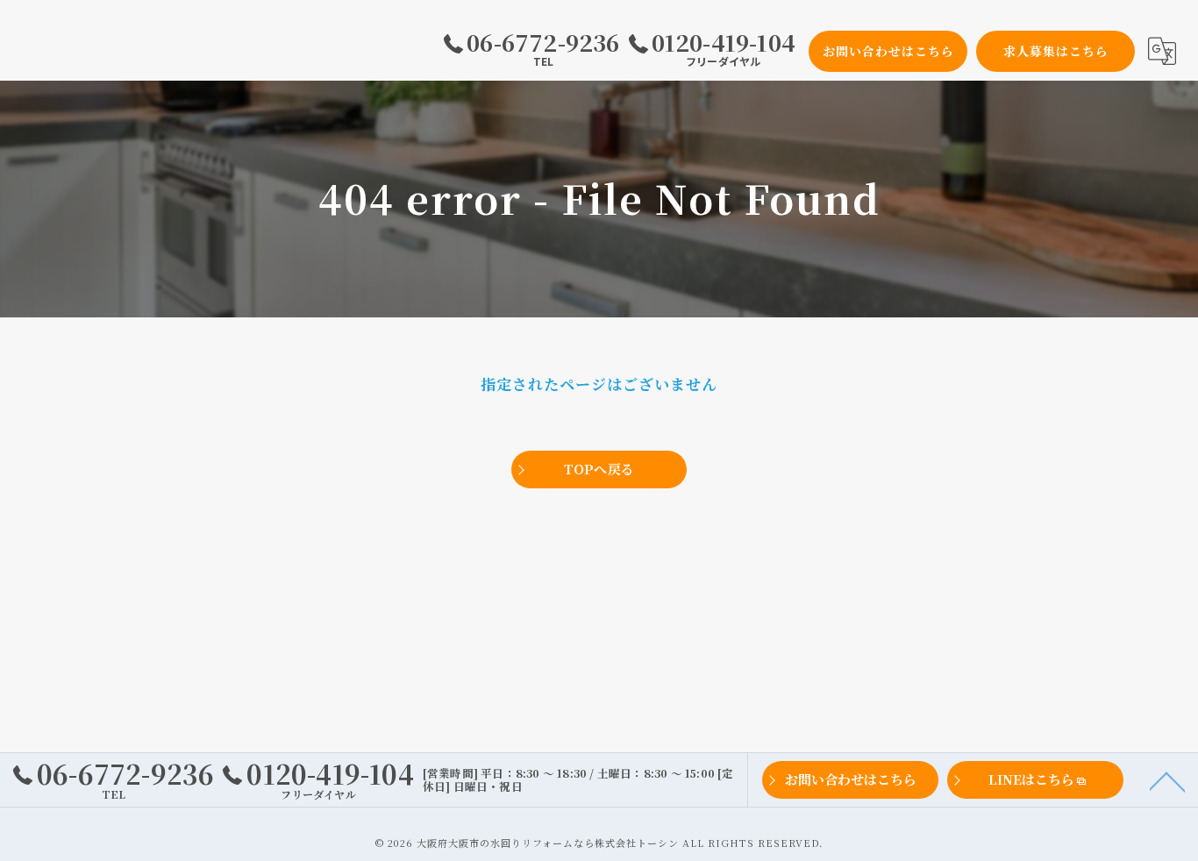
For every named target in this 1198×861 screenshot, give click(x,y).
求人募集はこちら (1056, 51)
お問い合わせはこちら (888, 51)
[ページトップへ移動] (1167, 780)
